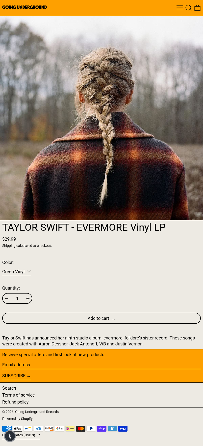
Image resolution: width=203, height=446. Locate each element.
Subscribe (13, 375)
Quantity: (11, 288)
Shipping (9, 246)
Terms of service (18, 395)
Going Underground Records (37, 412)
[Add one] (28, 298)
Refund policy (15, 402)
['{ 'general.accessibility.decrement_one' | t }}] (6, 298)
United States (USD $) (19, 435)
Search (9, 388)
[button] (188, 8)
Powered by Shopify (17, 419)
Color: (8, 262)
